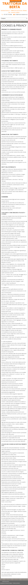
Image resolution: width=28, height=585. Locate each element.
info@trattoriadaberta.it (21, 14)
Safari (2, 568)
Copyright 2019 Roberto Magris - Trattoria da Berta (10, 583)
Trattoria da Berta (14, 5)
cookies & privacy (5, 581)
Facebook (3, 533)
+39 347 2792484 (7, 14)
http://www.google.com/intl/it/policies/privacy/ (13, 538)
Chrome (3, 564)
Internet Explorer (5, 569)
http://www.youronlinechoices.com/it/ (10, 557)
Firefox (3, 566)
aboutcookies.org (20, 284)
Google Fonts (14, 547)
